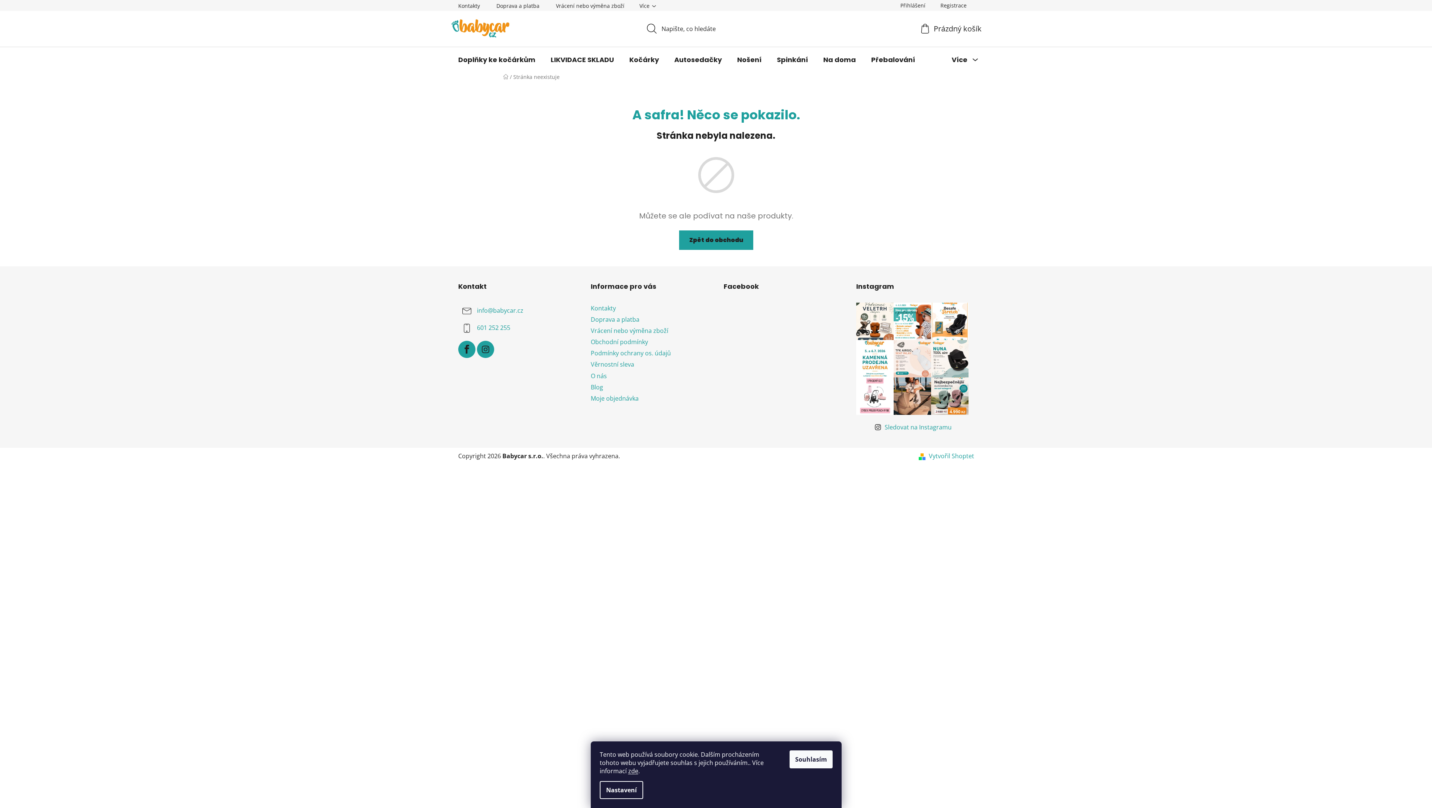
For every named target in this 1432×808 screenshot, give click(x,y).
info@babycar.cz (500, 310)
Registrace (953, 5)
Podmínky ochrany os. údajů (631, 353)
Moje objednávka (615, 398)
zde (633, 771)
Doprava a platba (517, 5)
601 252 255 (493, 328)
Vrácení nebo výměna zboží (590, 5)
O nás (599, 376)
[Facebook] (466, 349)
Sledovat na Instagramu (918, 427)
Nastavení (621, 790)
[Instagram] (485, 349)
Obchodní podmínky (619, 342)
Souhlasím (811, 759)
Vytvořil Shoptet (951, 456)
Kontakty (469, 5)
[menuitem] (497, 60)
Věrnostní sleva (612, 364)
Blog (597, 387)
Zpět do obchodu (716, 240)
